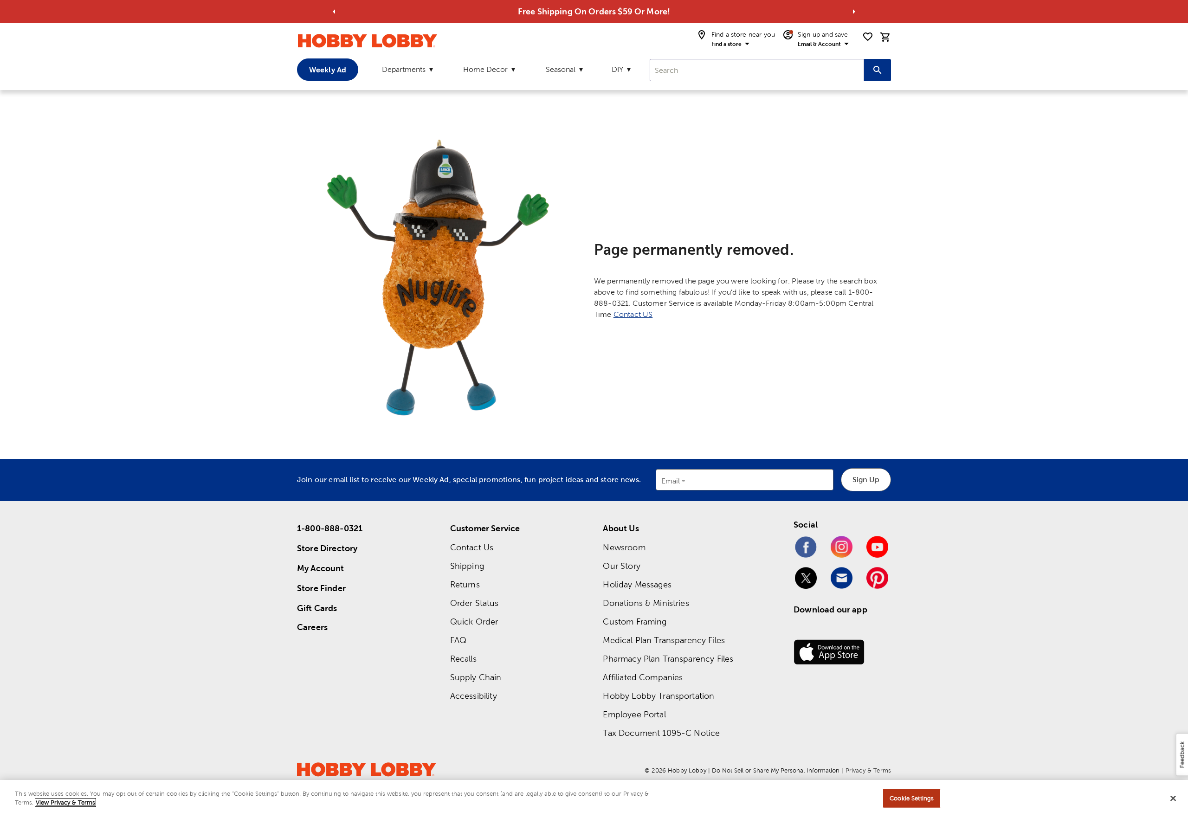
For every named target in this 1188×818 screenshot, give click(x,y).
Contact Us (472, 547)
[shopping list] (867, 37)
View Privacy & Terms (65, 802)
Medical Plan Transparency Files (664, 640)
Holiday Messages (637, 584)
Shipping (467, 566)
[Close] (1173, 798)
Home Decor (485, 69)
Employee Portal (634, 714)
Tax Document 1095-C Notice (661, 733)
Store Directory (327, 548)
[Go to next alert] (854, 11)
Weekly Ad (327, 69)
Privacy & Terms (868, 770)
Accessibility (473, 696)
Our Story (621, 566)
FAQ (458, 640)
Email (670, 481)
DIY (617, 69)
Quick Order (474, 621)
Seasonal (560, 69)
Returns (465, 584)
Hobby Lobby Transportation (658, 696)
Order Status (474, 603)
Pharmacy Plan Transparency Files (668, 658)
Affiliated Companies (643, 677)
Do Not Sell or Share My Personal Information (775, 770)
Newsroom (624, 547)
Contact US (633, 314)
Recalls (463, 658)
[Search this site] (877, 70)
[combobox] (757, 70)
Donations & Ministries (646, 603)
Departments (404, 69)
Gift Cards (317, 608)
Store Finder (321, 588)
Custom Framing (634, 621)
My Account (320, 568)
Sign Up (865, 479)
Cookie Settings (912, 798)
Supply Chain (476, 677)
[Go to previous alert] (334, 11)
